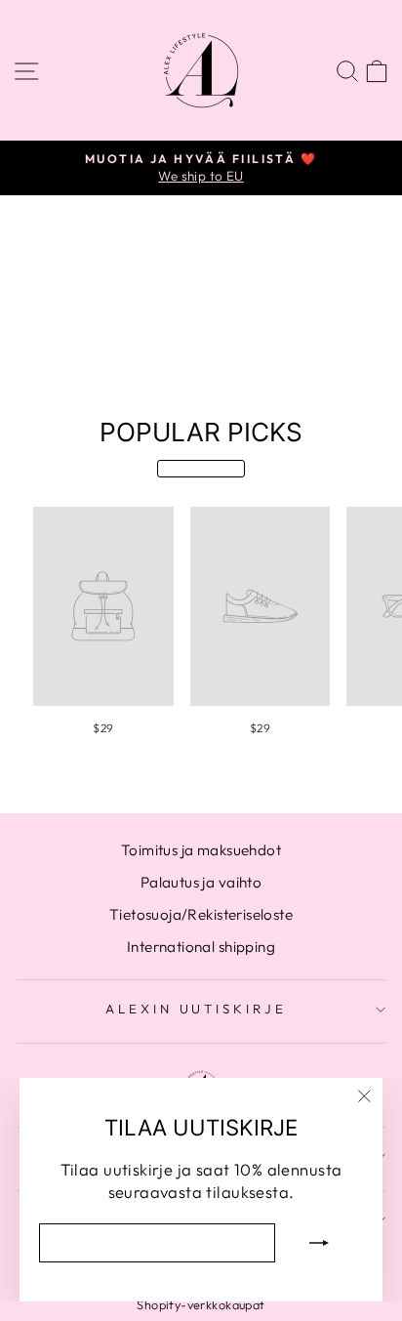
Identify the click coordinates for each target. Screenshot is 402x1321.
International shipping (201, 946)
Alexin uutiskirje (196, 1008)
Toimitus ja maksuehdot (201, 850)
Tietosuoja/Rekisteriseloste (201, 914)
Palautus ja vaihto (201, 882)
